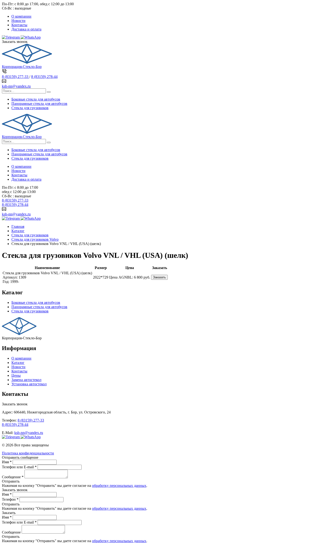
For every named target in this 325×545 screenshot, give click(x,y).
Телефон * (10, 499)
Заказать (159, 277)
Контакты (19, 25)
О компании (21, 16)
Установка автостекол (29, 384)
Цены (16, 375)
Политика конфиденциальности (28, 453)
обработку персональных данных (119, 486)
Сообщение (11, 532)
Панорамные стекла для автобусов (39, 104)
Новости (18, 21)
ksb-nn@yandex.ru (16, 86)
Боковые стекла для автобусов (35, 99)
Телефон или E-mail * (19, 467)
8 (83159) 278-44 (44, 77)
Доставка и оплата (26, 29)
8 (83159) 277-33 (15, 77)
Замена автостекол (26, 380)
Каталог (18, 363)
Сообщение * (13, 477)
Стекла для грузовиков (30, 108)
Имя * (7, 462)
